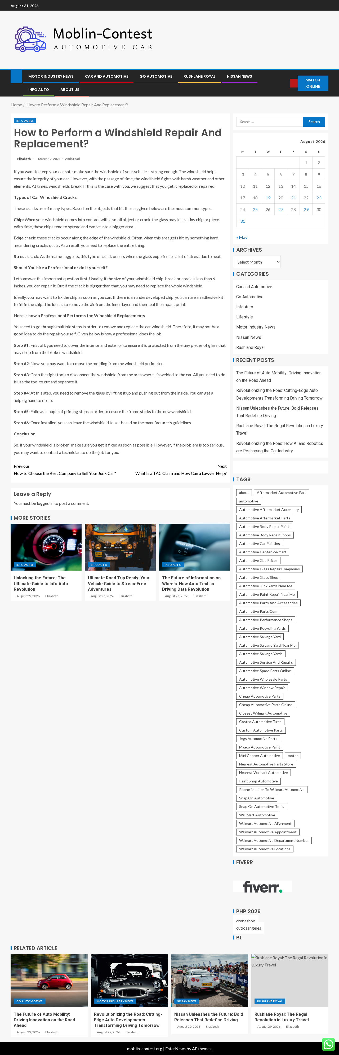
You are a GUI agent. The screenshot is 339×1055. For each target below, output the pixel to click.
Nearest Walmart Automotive (263, 772)
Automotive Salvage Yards (261, 653)
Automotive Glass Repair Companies (269, 569)
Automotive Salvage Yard (260, 636)
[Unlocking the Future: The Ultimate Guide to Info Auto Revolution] (46, 547)
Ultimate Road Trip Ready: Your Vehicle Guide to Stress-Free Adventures (119, 583)
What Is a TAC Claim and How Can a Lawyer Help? (181, 469)
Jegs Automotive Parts (258, 738)
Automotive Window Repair (262, 687)
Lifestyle (244, 316)
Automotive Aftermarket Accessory (269, 509)
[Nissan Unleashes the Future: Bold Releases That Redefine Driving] (209, 980)
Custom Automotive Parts (261, 730)
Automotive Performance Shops (265, 620)
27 (280, 209)
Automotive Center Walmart (262, 552)
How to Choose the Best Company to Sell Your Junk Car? (65, 469)
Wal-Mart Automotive (257, 815)
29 (306, 209)
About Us (69, 89)
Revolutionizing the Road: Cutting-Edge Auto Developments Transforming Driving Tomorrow (128, 1020)
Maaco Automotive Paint (259, 747)
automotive (248, 501)
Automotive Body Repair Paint (264, 526)
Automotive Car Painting (259, 543)
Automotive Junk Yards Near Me (265, 586)
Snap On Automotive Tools (261, 806)
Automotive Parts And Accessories (268, 603)
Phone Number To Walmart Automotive (272, 789)
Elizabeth (24, 159)
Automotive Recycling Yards (262, 628)
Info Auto (38, 89)
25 (255, 209)
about (244, 492)
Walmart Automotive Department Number (274, 840)
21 (293, 197)
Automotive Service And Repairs (266, 662)
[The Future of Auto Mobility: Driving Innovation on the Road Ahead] (49, 980)
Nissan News (239, 76)
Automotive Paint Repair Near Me (267, 594)
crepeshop (245, 920)
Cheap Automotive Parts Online (265, 704)
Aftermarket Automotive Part (281, 492)
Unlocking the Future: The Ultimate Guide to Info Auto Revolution (41, 583)
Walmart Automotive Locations (265, 849)
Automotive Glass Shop (258, 577)
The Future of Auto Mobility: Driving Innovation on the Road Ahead (44, 1020)
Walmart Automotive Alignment (265, 823)
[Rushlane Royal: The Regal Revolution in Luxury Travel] (289, 980)
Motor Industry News (51, 76)
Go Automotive (156, 76)
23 (318, 197)
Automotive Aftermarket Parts (264, 518)
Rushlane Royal (200, 76)
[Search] (286, 83)
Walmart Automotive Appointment (268, 832)
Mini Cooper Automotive (259, 755)
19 (268, 197)
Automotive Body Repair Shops (265, 535)
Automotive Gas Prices (258, 560)
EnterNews (175, 1048)
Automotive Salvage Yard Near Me (267, 645)
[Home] (16, 76)
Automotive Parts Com (258, 611)
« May (241, 237)
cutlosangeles (248, 927)
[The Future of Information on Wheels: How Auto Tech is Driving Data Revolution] (194, 547)
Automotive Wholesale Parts (263, 679)
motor (293, 755)
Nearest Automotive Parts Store (266, 764)
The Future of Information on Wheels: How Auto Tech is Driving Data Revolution (191, 583)
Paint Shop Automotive (258, 781)
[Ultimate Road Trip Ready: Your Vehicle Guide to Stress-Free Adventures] (120, 547)
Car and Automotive (106, 76)
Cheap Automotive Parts (259, 696)
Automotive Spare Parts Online (265, 670)
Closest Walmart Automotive (263, 713)
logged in (45, 503)
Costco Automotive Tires (260, 721)
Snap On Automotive (256, 798)
